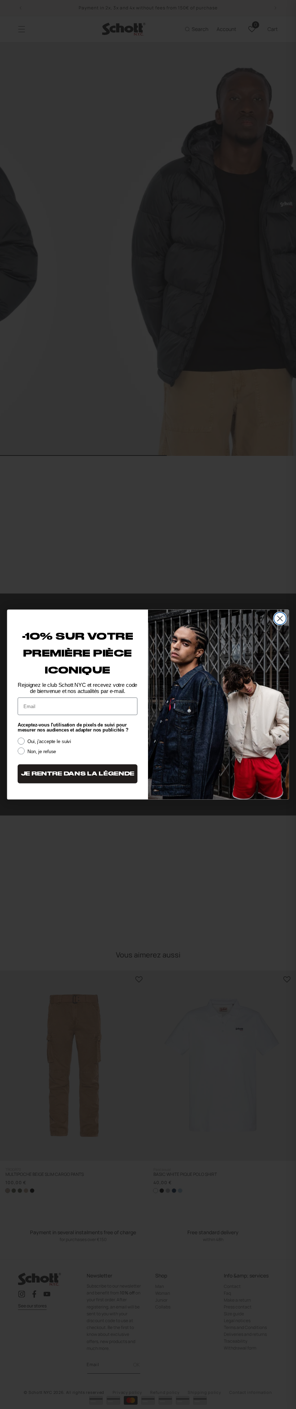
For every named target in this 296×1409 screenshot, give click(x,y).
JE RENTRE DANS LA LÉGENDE (77, 774)
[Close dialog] (280, 618)
